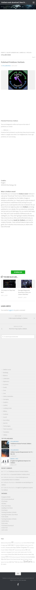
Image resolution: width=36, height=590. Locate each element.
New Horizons (24, 554)
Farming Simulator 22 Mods (8, 512)
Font (4, 393)
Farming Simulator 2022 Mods (9, 514)
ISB (26, 550)
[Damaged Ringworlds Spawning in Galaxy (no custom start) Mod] (26, 284)
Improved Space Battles (20, 550)
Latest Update (20, 552)
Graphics (5, 402)
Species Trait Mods (5, 562)
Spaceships (6, 420)
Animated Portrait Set (18, 543)
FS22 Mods (4, 510)
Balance (5, 375)
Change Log (4, 545)
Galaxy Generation (12, 52)
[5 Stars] (6, 185)
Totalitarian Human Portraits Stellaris (20, 443)
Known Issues (14, 552)
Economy (5, 384)
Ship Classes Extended (15, 559)
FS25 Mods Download (7, 525)
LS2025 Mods (5, 521)
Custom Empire (27, 545)
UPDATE (4, 564)
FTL (28, 547)
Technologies (6, 426)
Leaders (5, 405)
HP (13, 550)
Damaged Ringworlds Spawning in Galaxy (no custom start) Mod (24, 292)
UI (1, 564)
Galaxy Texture (9, 550)
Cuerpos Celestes (19, 545)
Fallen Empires (21, 547)
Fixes (4, 390)
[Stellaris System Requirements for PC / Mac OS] (5, 453)
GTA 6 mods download (7, 499)
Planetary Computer (15, 557)
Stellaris (27, 561)
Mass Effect (11, 554)
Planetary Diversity (25, 557)
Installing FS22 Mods (7, 508)
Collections (6, 378)
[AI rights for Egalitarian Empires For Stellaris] (5, 462)
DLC (4, 547)
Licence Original (4, 554)
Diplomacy (6, 381)
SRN (10, 562)
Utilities (5, 435)
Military (5, 411)
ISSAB (29, 550)
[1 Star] (1, 185)
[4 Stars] (5, 185)
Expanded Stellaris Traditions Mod (20, 474)
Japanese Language (6, 552)
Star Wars (20, 562)
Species (28, 52)
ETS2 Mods (4, 501)
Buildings (5, 372)
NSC (7, 557)
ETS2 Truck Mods (6, 506)
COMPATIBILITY (11, 545)
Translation (6, 432)
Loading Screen (7, 408)
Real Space (7, 559)
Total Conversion (7, 429)
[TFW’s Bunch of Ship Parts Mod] (9, 284)
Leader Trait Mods (27, 552)
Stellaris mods (6, 65)
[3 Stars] (3, 185)
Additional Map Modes (6, 543)
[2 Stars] (2, 185)
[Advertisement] (18, 30)
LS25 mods (4, 530)
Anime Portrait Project (28, 543)
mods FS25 (4, 528)
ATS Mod (3, 503)
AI (12, 542)
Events (3, 52)
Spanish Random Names (26, 559)
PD (10, 557)
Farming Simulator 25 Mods (8, 519)
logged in (11, 310)
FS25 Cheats (4, 517)
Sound (5, 417)
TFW (34, 562)
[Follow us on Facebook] (18, 584)
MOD (16, 554)
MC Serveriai (22, 580)
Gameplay (22, 52)
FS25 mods (4, 523)
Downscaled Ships (11, 547)
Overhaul (5, 414)
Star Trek (14, 562)
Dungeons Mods (5, 497)
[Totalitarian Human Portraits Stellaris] (5, 444)
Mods (19, 554)
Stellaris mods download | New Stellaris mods (14, 2)
